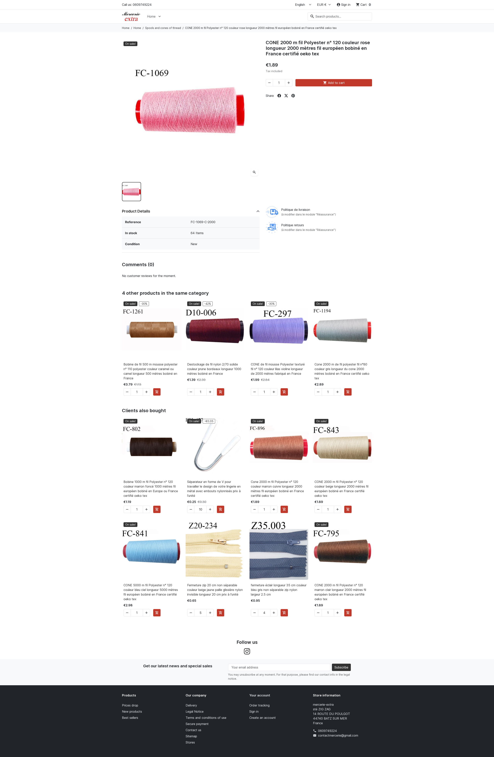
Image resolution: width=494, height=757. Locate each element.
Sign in (254, 711)
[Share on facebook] (279, 96)
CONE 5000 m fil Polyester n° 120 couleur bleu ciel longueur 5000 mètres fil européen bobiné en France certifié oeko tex (151, 592)
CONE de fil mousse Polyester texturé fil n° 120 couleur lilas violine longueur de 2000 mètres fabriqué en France (278, 369)
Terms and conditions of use (206, 718)
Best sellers (130, 718)
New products (132, 711)
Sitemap (191, 736)
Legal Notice (195, 711)
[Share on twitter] (286, 96)
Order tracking (259, 705)
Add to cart (334, 83)
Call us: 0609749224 (137, 5)
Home (151, 16)
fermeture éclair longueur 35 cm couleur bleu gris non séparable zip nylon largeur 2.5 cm (278, 589)
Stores (190, 742)
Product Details (136, 211)
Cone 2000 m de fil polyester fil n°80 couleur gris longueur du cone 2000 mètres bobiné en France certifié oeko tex (342, 371)
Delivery (191, 705)
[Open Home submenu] (159, 16)
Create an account (262, 718)
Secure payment (197, 724)
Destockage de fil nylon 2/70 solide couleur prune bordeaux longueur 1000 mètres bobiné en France (214, 369)
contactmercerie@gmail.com (338, 735)
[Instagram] (247, 650)
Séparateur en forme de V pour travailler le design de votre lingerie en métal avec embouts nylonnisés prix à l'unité (214, 489)
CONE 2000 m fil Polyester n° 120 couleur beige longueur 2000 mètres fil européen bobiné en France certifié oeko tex (341, 489)
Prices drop (130, 705)
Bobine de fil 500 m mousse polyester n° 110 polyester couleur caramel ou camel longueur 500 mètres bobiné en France (151, 371)
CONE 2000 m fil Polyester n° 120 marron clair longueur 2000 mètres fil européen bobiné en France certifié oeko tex (340, 592)
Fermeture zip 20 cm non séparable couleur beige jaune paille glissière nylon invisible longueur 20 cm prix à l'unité (215, 589)
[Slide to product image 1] (131, 191)
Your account (259, 695)
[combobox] (340, 16)
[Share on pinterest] (293, 96)
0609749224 (327, 731)
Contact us (193, 730)
